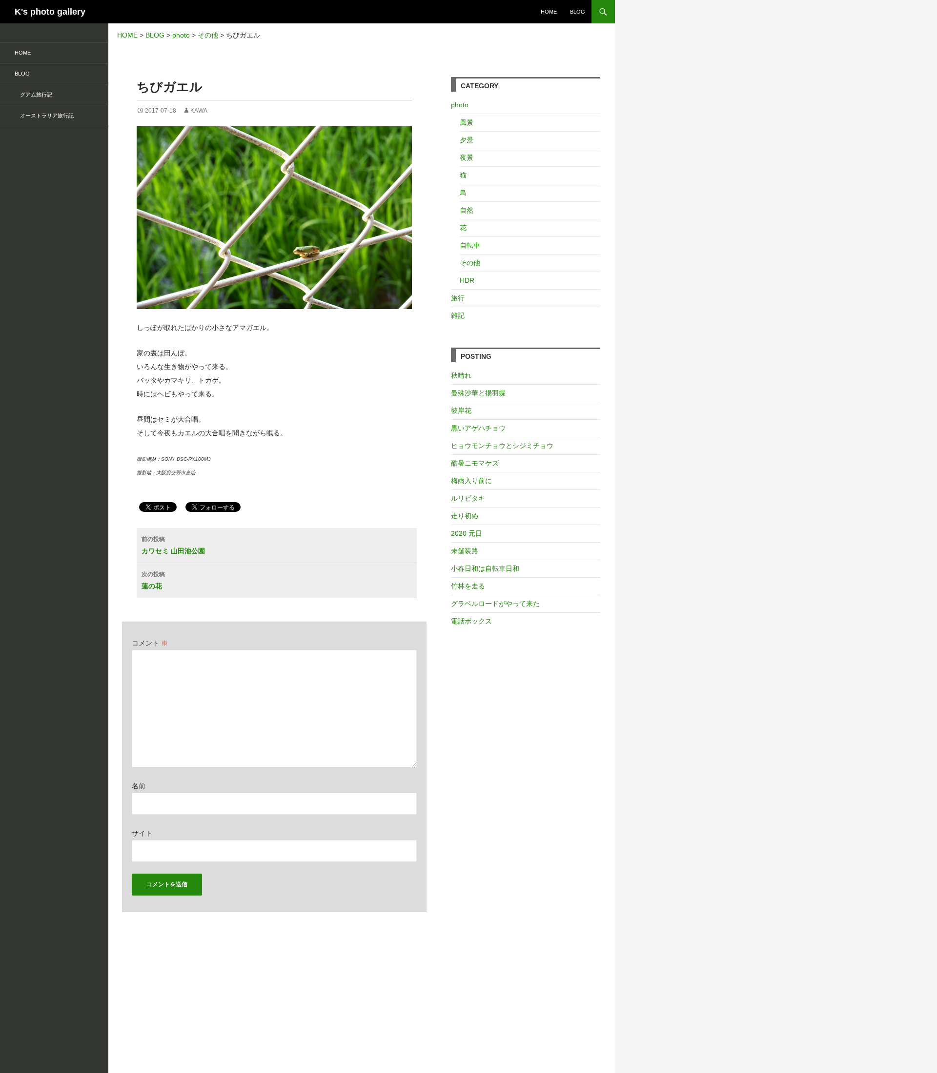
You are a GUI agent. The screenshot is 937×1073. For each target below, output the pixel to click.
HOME (549, 12)
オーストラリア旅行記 (44, 115)
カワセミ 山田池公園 (173, 545)
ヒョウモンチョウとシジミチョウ (502, 445)
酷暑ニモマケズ (475, 463)
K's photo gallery (50, 12)
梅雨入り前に (471, 481)
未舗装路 (464, 551)
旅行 (458, 298)
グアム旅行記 (33, 95)
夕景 (466, 140)
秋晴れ (461, 375)
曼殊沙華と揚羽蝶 (478, 393)
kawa (198, 110)
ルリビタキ (468, 498)
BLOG (577, 12)
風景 (466, 122)
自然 (466, 210)
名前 (138, 786)
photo (459, 105)
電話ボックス (471, 621)
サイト (142, 833)
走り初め (464, 516)
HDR (467, 280)
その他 (470, 263)
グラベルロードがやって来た (495, 603)
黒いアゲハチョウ (478, 428)
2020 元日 (466, 533)
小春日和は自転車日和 (485, 568)
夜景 (466, 157)
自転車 (470, 245)
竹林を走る (468, 586)
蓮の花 (153, 580)
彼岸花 (461, 410)
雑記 (458, 315)
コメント (150, 643)
